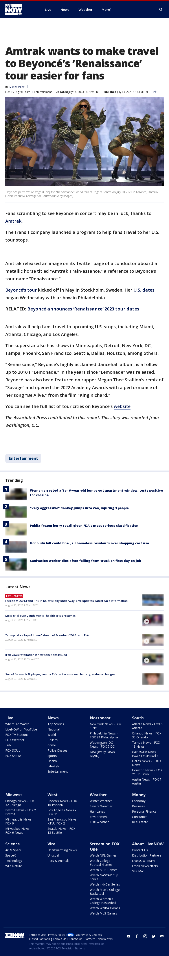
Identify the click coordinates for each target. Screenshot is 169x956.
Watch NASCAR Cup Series (104, 877)
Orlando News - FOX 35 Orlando (146, 735)
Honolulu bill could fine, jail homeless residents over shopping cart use (89, 543)
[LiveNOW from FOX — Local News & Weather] (19, 9)
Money (138, 794)
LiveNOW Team (143, 861)
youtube (128, 936)
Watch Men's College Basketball (105, 891)
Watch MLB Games (104, 870)
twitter (153, 936)
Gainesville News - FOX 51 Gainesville (145, 754)
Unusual (53, 855)
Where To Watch (17, 724)
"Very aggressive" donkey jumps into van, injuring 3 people (79, 508)
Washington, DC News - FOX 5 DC (102, 744)
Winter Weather (101, 801)
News (53, 717)
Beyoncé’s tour (21, 290)
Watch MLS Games (103, 913)
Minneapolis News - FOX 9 (19, 821)
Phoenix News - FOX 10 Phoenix (62, 803)
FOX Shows (13, 756)
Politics (53, 740)
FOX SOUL (12, 750)
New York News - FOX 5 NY (105, 726)
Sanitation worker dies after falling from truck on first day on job (85, 561)
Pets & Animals (58, 861)
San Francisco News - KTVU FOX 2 (63, 821)
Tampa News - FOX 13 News (146, 744)
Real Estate (140, 822)
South (138, 717)
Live (9, 717)
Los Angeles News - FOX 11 (62, 812)
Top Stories (56, 724)
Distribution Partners (147, 855)
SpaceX (10, 855)
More (106, 9)
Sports (52, 756)
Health (52, 761)
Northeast (100, 717)
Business (138, 806)
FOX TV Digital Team (17, 92)
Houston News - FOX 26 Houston (147, 772)
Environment (99, 817)
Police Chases (57, 750)
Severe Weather (101, 806)
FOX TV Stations (16, 734)
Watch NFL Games (103, 855)
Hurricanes (97, 811)
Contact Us (140, 850)
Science (12, 843)
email (161, 936)
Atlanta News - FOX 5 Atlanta (147, 726)
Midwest (13, 794)
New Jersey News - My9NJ (103, 754)
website (122, 406)
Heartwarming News (62, 850)
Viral (52, 843)
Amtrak (13, 221)
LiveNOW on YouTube (21, 729)
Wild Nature (13, 866)
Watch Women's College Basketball (103, 901)
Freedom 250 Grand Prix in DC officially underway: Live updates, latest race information (66, 601)
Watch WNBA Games (105, 908)
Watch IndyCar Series (105, 884)
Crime (52, 745)
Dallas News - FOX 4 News (146, 763)
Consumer (139, 817)
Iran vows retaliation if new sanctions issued (36, 655)
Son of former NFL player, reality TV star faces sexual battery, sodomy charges (60, 674)
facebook (136, 936)
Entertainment (43, 92)
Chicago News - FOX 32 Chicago (20, 803)
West (53, 794)
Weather (98, 794)
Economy (138, 801)
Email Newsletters (145, 866)
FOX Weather (14, 740)
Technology (13, 861)
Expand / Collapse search (161, 9)
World (52, 734)
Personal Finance (144, 811)
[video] (153, 620)
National (54, 729)
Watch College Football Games (101, 863)
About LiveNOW (147, 843)
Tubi (8, 745)
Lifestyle (53, 766)
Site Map (138, 871)
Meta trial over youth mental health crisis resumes (40, 616)
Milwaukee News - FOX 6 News (18, 830)
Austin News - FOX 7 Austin (146, 781)
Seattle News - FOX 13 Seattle (61, 830)
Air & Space (13, 850)
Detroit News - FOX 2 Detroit (20, 812)
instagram (145, 936)
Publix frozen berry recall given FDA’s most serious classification (84, 525)
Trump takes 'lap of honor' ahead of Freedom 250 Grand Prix (47, 635)
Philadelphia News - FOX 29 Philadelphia (104, 735)
